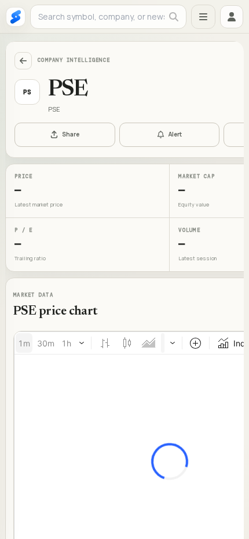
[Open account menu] (231, 16)
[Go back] (23, 60)
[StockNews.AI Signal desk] (15, 17)
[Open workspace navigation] (203, 17)
